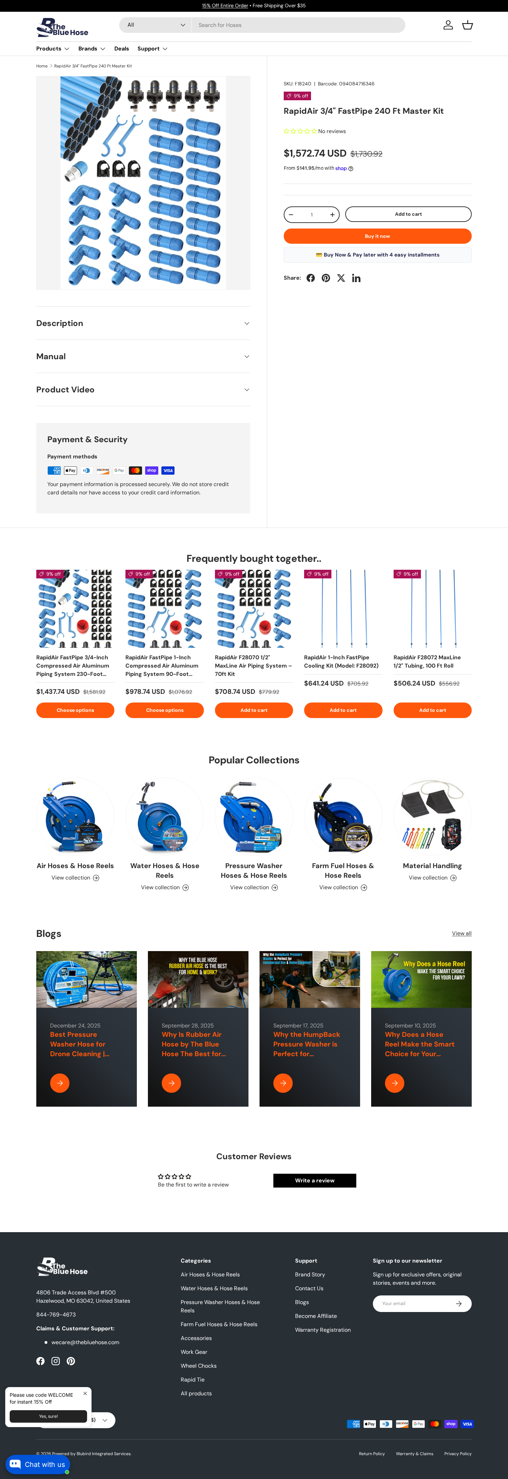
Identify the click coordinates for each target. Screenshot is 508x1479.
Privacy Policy (458, 1454)
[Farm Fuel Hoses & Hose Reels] (343, 816)
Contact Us (309, 1288)
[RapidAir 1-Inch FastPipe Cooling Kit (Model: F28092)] (343, 609)
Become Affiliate (316, 1316)
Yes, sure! (48, 1416)
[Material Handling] (432, 816)
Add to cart (408, 214)
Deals (121, 48)
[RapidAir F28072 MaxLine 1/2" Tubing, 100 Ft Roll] (433, 609)
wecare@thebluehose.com (85, 1342)
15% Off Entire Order (225, 5)
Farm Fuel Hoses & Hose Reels (343, 870)
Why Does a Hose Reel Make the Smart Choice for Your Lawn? (420, 1049)
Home (42, 66)
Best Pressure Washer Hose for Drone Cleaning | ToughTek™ (77, 1049)
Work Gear (194, 1352)
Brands (87, 48)
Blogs (302, 1302)
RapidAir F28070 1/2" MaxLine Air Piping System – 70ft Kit (253, 666)
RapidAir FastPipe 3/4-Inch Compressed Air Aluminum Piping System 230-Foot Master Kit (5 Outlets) (72, 670)
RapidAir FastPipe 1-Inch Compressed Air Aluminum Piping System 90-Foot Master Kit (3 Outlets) (161, 670)
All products (196, 1393)
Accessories (196, 1338)
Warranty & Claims (414, 1454)
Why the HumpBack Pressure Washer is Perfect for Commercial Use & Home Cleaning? (306, 1054)
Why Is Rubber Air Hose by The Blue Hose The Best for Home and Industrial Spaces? (195, 1054)
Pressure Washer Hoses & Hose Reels (254, 870)
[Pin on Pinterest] (325, 278)
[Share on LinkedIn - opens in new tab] (356, 278)
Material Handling (432, 865)
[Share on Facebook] (310, 278)
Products (49, 48)
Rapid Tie (193, 1379)
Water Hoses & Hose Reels (164, 870)
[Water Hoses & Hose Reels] (164, 816)
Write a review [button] (315, 1180)
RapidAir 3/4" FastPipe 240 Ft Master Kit (93, 66)
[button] (467, 24)
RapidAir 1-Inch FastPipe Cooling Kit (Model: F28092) (341, 661)
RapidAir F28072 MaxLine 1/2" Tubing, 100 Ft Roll (427, 661)
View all (462, 933)
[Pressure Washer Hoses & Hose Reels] (254, 816)
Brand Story (310, 1274)
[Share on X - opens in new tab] (341, 278)
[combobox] (262, 25)
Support (149, 48)
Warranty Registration (323, 1329)
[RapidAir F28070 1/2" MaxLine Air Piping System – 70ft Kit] (254, 609)
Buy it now (377, 236)
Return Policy (372, 1454)
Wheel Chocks (199, 1365)
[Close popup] (85, 1393)
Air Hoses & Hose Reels (75, 865)
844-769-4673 (56, 1314)
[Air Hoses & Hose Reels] (75, 816)
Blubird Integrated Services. (104, 1454)
